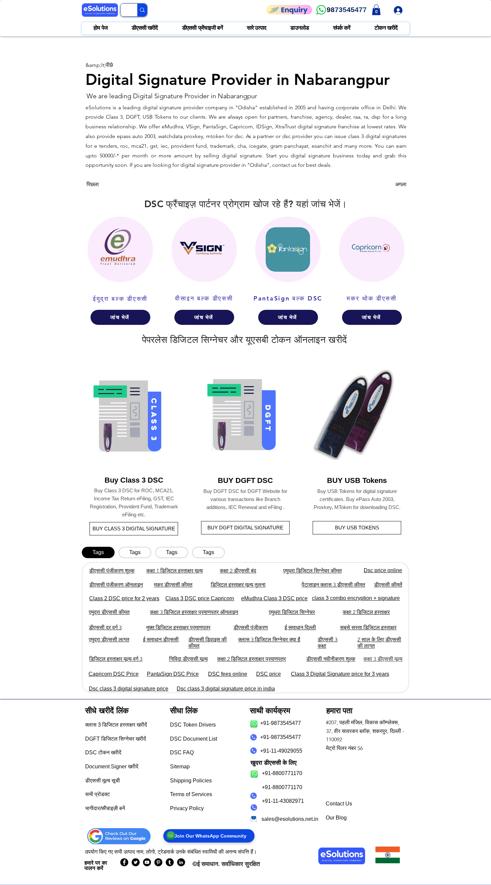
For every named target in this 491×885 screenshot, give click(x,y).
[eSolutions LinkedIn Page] (181, 862)
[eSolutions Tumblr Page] (170, 862)
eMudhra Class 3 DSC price (274, 598)
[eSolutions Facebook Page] (124, 862)
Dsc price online (383, 570)
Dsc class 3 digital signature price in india (226, 688)
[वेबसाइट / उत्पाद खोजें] (142, 10)
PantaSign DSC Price (173, 674)
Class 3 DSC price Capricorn (199, 598)
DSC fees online (227, 674)
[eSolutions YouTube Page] (147, 862)
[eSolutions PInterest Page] (158, 862)
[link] (376, 9)
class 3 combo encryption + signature (356, 598)
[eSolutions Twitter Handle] (136, 862)
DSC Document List (193, 739)
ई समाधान (207, 864)
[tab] (98, 552)
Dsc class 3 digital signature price (128, 688)
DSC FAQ (182, 752)
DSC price (268, 674)
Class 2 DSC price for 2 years (124, 598)
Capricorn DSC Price (114, 674)
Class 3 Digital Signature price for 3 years (340, 674)
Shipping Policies (191, 780)
